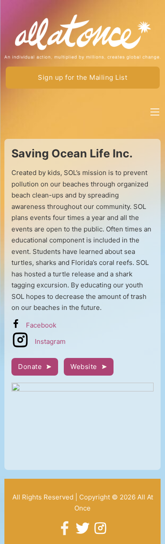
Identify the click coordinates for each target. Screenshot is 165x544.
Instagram (50, 341)
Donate (30, 366)
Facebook (41, 325)
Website (83, 366)
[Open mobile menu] (154, 112)
